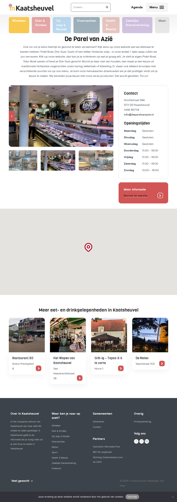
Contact (97, 427)
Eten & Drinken (59, 431)
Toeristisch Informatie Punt (106, 446)
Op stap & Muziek (60, 436)
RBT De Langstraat (102, 452)
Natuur (55, 447)
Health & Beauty (60, 457)
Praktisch (56, 468)
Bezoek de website (135, 196)
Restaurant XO (22, 358)
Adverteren (98, 421)
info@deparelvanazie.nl (139, 114)
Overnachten (58, 441)
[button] (12, 116)
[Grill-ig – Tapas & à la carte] (109, 335)
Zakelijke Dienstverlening (64, 463)
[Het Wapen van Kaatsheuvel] (68, 335)
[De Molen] (150, 335)
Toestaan (132, 496)
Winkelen (56, 425)
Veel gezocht (20, 481)
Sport (54, 452)
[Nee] (172, 497)
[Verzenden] (107, 7)
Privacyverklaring (142, 421)
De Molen (142, 358)
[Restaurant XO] (27, 335)
